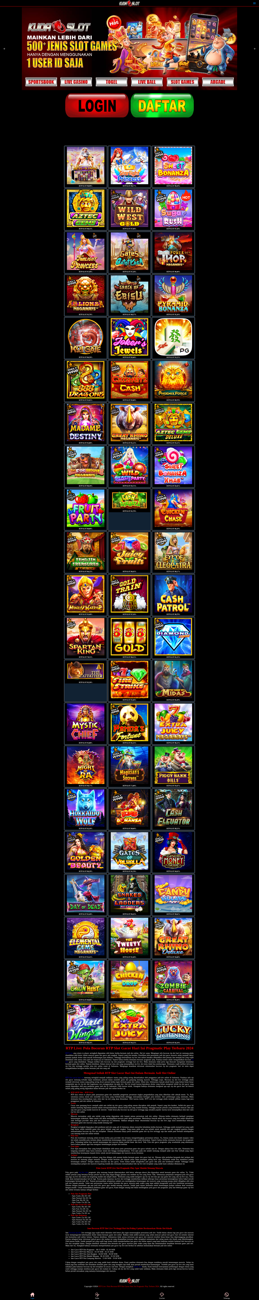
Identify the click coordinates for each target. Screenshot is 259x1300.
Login (32, 1298)
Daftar (97, 1298)
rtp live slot (83, 1172)
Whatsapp (227, 1298)
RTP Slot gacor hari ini (74, 1078)
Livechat (162, 1298)
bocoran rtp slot (75, 1233)
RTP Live (69, 1053)
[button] (4, 48)
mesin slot (138, 1267)
